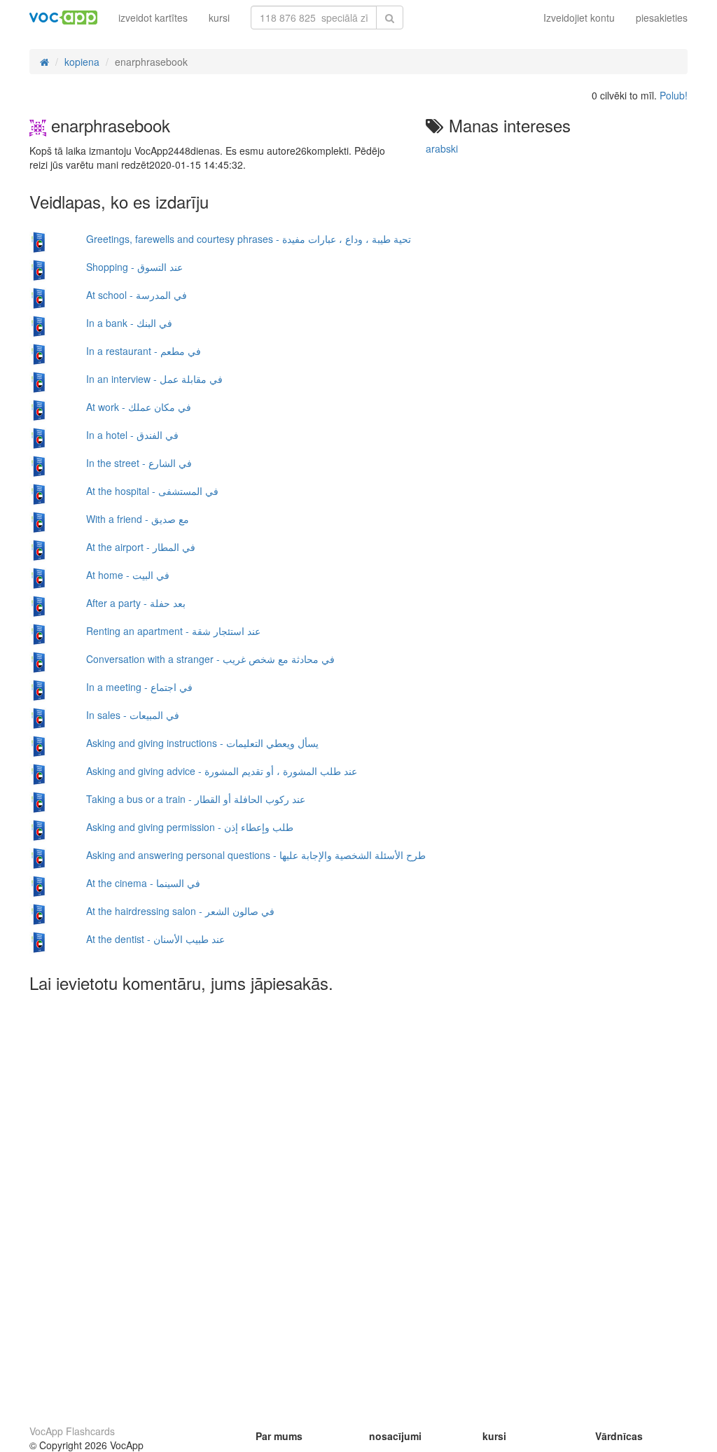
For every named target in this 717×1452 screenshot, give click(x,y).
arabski (442, 148)
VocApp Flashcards (72, 1431)
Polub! (674, 95)
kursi (219, 18)
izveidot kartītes (153, 18)
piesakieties (662, 18)
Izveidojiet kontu (579, 18)
